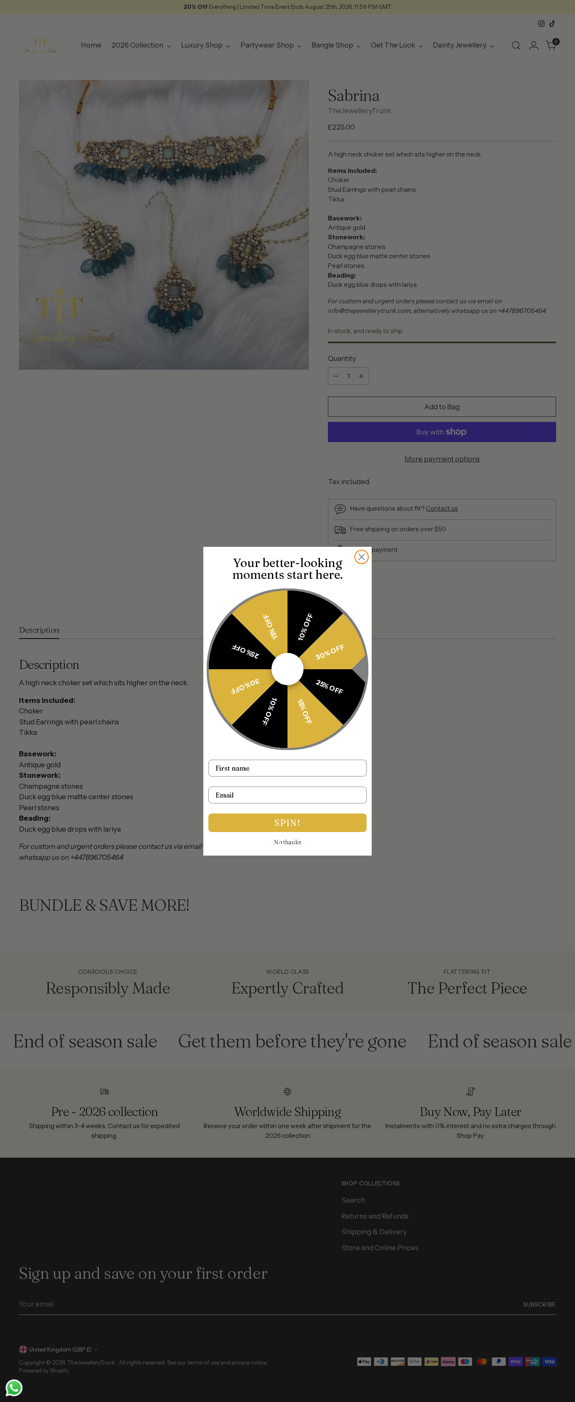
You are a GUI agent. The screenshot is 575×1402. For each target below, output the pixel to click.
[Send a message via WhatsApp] (14, 1388)
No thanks (287, 842)
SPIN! (287, 822)
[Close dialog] (361, 557)
